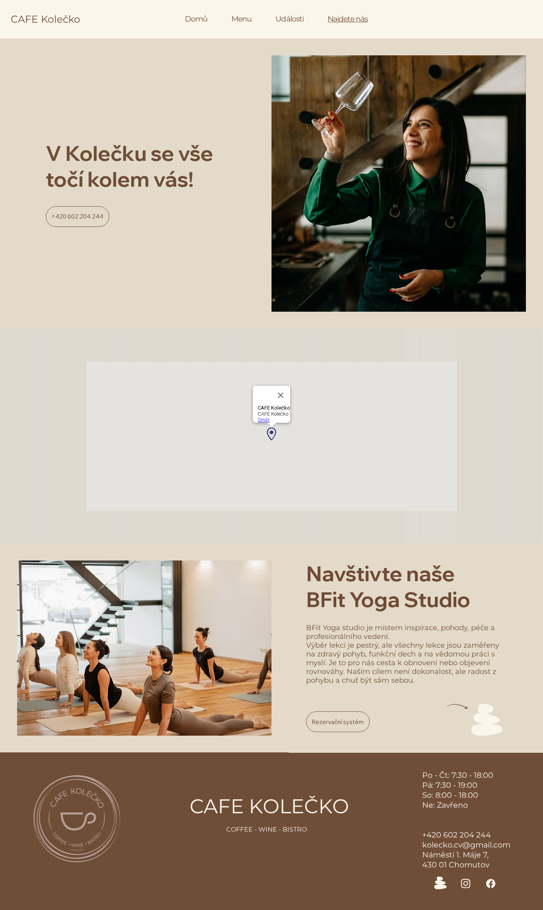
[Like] (465, 883)
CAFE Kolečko (45, 19)
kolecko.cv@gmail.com (466, 844)
